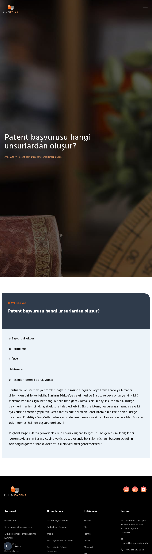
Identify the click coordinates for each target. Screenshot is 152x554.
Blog (86, 527)
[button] (145, 9)
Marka (50, 534)
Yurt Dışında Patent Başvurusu (57, 549)
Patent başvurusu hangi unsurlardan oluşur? (40, 157)
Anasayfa (9, 157)
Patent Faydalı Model (57, 521)
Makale (87, 521)
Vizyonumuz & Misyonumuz (18, 527)
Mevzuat (88, 547)
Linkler (87, 540)
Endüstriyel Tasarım (56, 527)
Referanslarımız (12, 551)
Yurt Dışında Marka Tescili (60, 540)
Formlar (87, 534)
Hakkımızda (10, 521)
